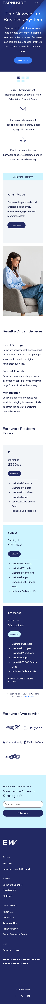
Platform (7, 896)
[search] (36, 3)
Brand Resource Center (15, 934)
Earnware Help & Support (16, 869)
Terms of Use (10, 923)
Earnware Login (11, 950)
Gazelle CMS (9, 890)
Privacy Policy (10, 928)
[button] (41, 3)
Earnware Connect (12, 884)
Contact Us (28, 696)
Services (7, 863)
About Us (8, 911)
